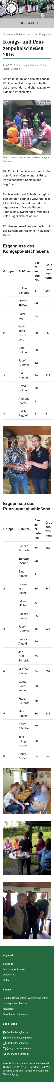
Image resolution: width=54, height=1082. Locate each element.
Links (6, 980)
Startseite (8, 34)
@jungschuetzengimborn (19, 1037)
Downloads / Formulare (15, 1014)
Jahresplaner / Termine (15, 1003)
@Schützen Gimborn (17, 1053)
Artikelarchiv (22, 34)
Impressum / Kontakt (14, 969)
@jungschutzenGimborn (19, 1048)
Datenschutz (9, 974)
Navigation (29, 23)
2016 (34, 34)
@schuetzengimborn (17, 1032)
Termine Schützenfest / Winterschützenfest (25, 998)
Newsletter (8, 1008)
